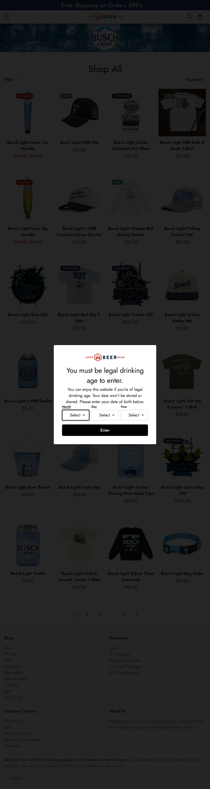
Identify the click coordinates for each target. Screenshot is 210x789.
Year (124, 406)
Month (66, 406)
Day (94, 406)
